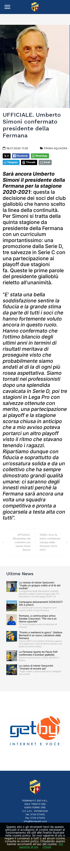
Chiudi (47, 847)
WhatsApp (41, 155)
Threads (30, 162)
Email (47, 162)
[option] (35, 731)
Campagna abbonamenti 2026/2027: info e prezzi (41, 603)
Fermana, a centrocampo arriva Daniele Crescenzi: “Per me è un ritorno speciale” (38, 618)
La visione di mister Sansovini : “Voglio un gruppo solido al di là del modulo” (39, 585)
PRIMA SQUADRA (55, 148)
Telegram (12, 162)
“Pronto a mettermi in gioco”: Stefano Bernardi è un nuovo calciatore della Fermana (40, 635)
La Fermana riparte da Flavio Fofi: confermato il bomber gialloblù (38, 653)
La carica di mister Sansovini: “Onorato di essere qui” (36, 667)
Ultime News (19, 573)
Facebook (22, 155)
